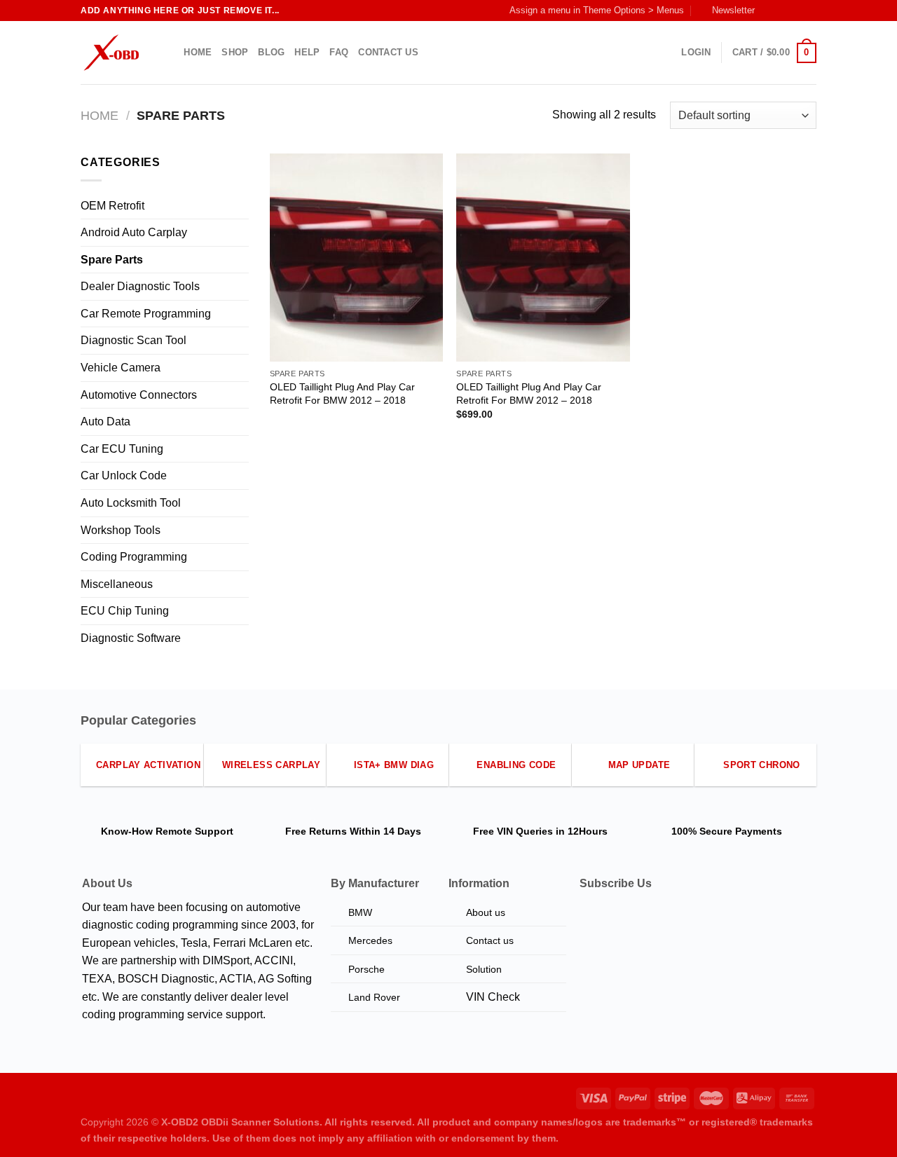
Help (307, 52)
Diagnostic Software (131, 638)
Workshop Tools (120, 530)
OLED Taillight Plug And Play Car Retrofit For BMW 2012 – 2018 (342, 393)
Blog (271, 52)
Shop (234, 52)
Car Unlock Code (124, 475)
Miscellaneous (117, 584)
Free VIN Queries (513, 831)
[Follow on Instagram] (783, 10)
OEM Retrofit (112, 206)
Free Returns (316, 831)
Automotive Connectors (139, 395)
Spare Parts (112, 260)
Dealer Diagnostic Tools (140, 286)
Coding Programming (134, 557)
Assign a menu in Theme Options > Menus (596, 10)
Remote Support (194, 831)
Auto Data (105, 421)
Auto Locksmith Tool (131, 503)
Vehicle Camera (120, 368)
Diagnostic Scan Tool (133, 340)
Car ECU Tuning (122, 449)
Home (198, 52)
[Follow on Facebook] (769, 10)
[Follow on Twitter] (796, 10)
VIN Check (493, 997)
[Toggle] (243, 205)
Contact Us (388, 52)
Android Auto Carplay (134, 232)
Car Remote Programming (146, 314)
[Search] (168, 52)
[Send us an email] (809, 10)
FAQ (338, 52)
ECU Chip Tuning (125, 611)
